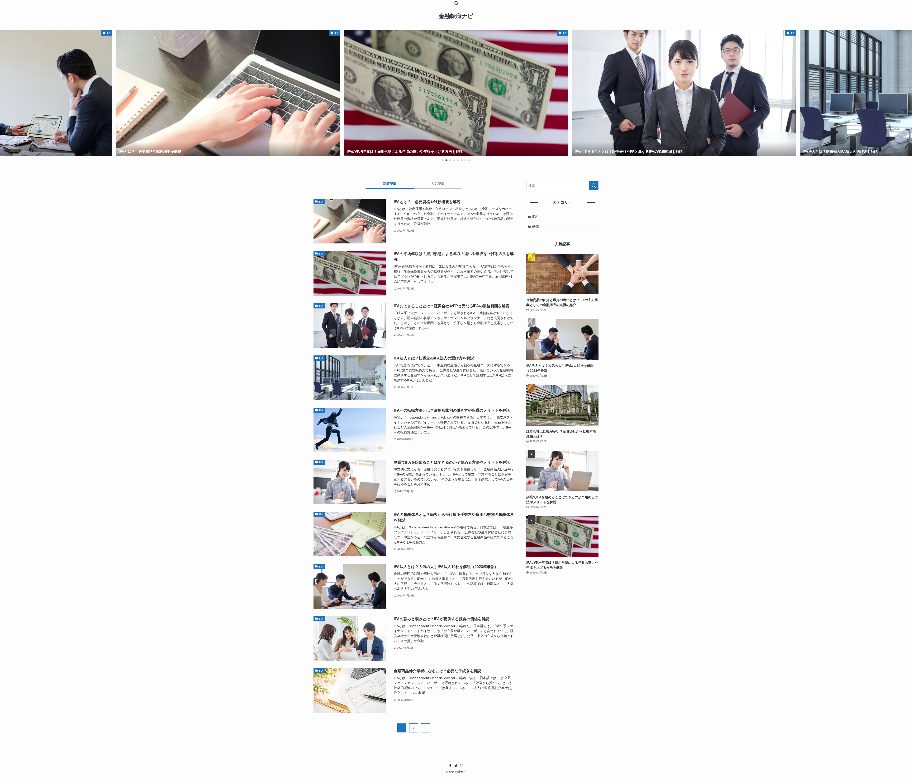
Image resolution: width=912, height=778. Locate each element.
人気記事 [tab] (437, 184)
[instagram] (462, 766)
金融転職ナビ (456, 16)
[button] (443, 160)
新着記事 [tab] (389, 184)
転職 (535, 226)
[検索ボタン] (456, 4)
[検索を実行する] (593, 185)
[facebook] (450, 766)
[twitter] (456, 766)
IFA (534, 217)
